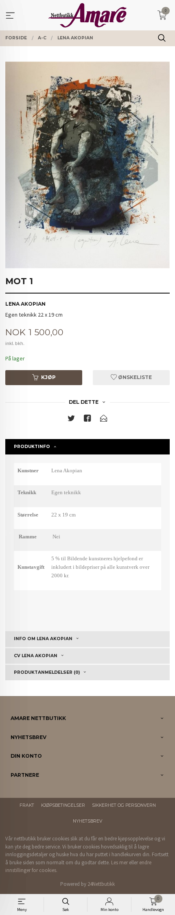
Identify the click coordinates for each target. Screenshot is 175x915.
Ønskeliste (134, 377)
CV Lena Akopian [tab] (35, 655)
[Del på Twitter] (71, 420)
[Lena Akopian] (87, 165)
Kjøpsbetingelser (63, 805)
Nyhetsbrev (87, 821)
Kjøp (48, 377)
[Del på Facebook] (87, 420)
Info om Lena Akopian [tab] (43, 638)
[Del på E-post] (103, 420)
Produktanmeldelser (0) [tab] (47, 672)
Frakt (27, 805)
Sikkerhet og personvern (124, 805)
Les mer (119, 862)
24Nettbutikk (101, 884)
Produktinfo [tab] (32, 446)
